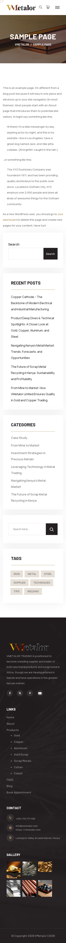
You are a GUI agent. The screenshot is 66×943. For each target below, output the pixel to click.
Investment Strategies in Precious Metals (28, 456)
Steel (48, 574)
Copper (18, 741)
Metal (32, 574)
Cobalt (18, 773)
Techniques (41, 582)
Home (10, 717)
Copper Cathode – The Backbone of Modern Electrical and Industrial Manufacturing (31, 303)
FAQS (10, 779)
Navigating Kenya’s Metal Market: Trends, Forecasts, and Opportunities (33, 351)
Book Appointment (19, 792)
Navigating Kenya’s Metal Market (28, 484)
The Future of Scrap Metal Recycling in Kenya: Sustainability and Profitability (33, 373)
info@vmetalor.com (27, 825)
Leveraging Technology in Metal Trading (33, 470)
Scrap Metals (22, 760)
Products (13, 730)
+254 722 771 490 (25, 818)
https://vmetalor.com (28, 829)
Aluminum (20, 748)
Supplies (19, 582)
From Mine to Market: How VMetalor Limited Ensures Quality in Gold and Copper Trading (33, 394)
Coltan (18, 767)
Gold (17, 735)
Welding (33, 591)
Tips (16, 591)
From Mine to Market (25, 445)
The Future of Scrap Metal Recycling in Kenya (29, 497)
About (11, 723)
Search (13, 244)
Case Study (19, 438)
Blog (9, 786)
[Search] (52, 529)
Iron (17, 574)
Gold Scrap (21, 754)
